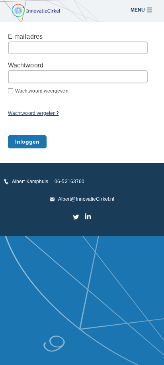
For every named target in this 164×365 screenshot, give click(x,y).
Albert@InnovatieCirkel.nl (86, 199)
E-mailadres (25, 36)
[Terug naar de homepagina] (36, 11)
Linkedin (87, 216)
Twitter (76, 216)
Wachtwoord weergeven (41, 91)
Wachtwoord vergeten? (33, 113)
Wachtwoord (25, 65)
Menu (138, 10)
